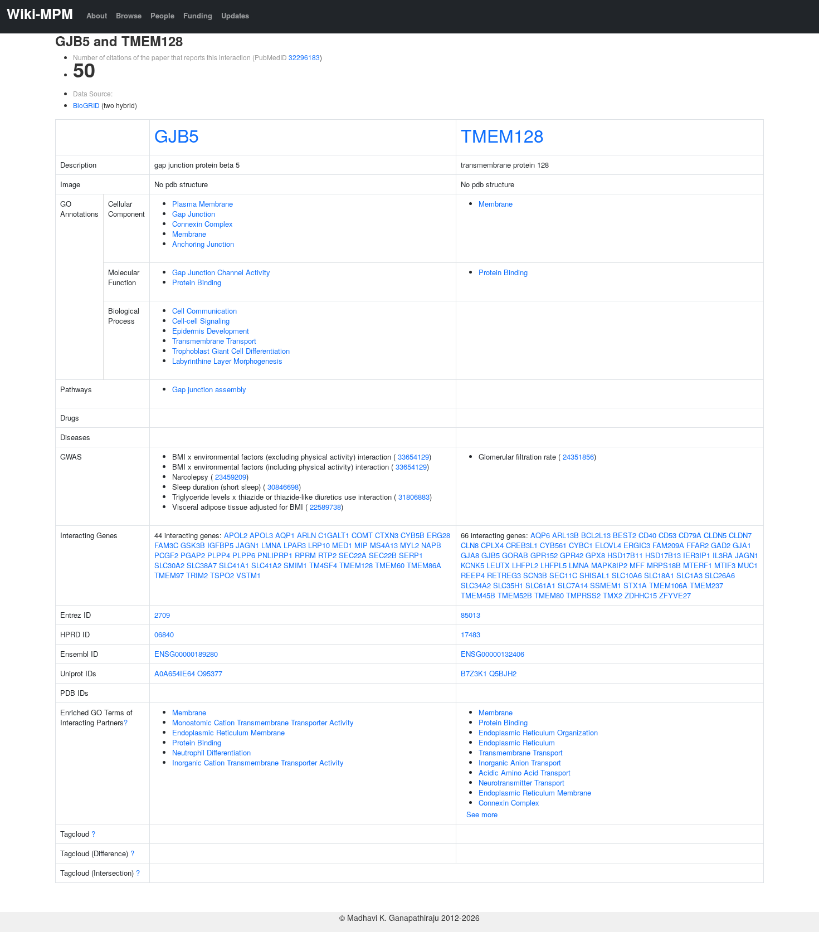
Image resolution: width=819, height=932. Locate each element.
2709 (162, 614)
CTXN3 (386, 535)
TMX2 (612, 595)
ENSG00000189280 (186, 653)
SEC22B (383, 555)
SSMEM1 (605, 585)
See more (482, 814)
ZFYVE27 (675, 595)
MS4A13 (384, 545)
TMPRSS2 (583, 595)
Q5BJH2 (502, 673)
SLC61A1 (540, 585)
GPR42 (571, 555)
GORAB (515, 555)
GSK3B (193, 545)
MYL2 (409, 545)
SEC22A (353, 555)
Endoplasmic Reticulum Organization (538, 732)
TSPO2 (222, 575)
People (162, 15)
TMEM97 (169, 575)
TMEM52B (515, 595)
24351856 (578, 456)
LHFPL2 (525, 565)
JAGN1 (247, 545)
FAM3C (166, 545)
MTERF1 (697, 565)
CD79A (690, 535)
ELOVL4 (608, 545)
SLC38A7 (202, 565)
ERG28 (438, 535)
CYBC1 (581, 545)
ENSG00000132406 (492, 653)
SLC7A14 (573, 585)
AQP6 (540, 535)
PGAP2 (193, 555)
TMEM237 (706, 585)
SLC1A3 (689, 575)
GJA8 (470, 555)
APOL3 (261, 535)
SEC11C (563, 575)
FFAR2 (697, 545)
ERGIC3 (636, 545)
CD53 (667, 535)
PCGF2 (166, 555)
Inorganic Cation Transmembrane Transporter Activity (258, 762)
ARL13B (565, 535)
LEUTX (498, 565)
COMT (362, 535)
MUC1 (748, 565)
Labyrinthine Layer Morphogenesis (227, 360)
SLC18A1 (659, 575)
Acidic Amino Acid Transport (525, 772)
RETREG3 (504, 575)
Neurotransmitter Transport (521, 782)
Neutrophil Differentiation (211, 752)
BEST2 (624, 535)
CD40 (647, 535)
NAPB (431, 545)
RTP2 (327, 555)
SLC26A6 (720, 575)
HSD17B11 (625, 555)
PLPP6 (243, 555)
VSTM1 (248, 575)
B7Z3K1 (474, 673)
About (96, 15)
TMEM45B (478, 595)
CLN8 (470, 545)
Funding (197, 15)
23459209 (230, 476)
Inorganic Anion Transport (520, 762)
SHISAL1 (594, 575)
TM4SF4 (323, 565)
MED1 (342, 545)
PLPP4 (218, 555)
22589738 (325, 506)
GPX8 (595, 555)
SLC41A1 (234, 565)
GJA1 (742, 545)
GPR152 (544, 555)
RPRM (305, 555)
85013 (470, 614)
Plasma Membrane (202, 203)
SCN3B (535, 575)
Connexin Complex (202, 223)
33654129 (413, 456)
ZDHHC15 (641, 595)
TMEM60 (389, 565)
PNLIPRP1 (274, 555)
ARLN (306, 535)
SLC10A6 (627, 575)
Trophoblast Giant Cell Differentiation (231, 350)
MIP (361, 545)
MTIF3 (724, 565)
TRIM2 (197, 575)
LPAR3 (295, 545)
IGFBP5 (220, 545)
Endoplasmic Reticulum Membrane (228, 732)
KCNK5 (472, 565)
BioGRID (86, 105)
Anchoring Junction (203, 243)
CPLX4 (492, 545)
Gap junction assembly (209, 389)
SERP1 (411, 555)
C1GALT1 (333, 535)
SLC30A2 (169, 565)
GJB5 (176, 135)
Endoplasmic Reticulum (517, 742)
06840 (164, 634)
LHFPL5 (553, 565)
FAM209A (668, 545)
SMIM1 (295, 565)
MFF (637, 565)
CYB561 (553, 545)
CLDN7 (740, 535)
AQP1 (285, 535)
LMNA (271, 545)
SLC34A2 (476, 585)
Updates (235, 15)
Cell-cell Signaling (201, 320)
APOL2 (235, 535)
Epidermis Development (210, 330)
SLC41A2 (266, 565)
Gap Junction (193, 213)
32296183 (304, 57)
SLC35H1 (508, 585)
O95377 (209, 673)
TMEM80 (549, 595)
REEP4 (473, 575)
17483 (470, 634)
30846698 (283, 486)
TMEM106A (668, 585)
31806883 (414, 496)
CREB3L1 (522, 545)
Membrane (189, 233)
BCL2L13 (596, 535)
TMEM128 (502, 135)
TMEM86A (424, 565)
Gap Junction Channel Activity (221, 272)
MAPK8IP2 (609, 565)
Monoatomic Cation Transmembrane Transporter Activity (263, 722)
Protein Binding (196, 282)
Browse (129, 15)
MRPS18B (664, 565)
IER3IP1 (696, 555)
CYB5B (413, 535)
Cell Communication (204, 310)
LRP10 (319, 545)
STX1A (635, 585)
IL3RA (723, 555)
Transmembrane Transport (214, 340)
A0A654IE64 (174, 673)
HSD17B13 (663, 555)
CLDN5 (715, 535)
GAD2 (720, 545)
